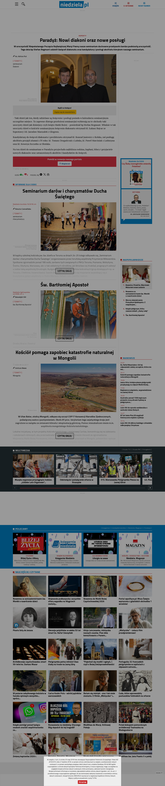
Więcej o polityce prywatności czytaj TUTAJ (82, 778)
